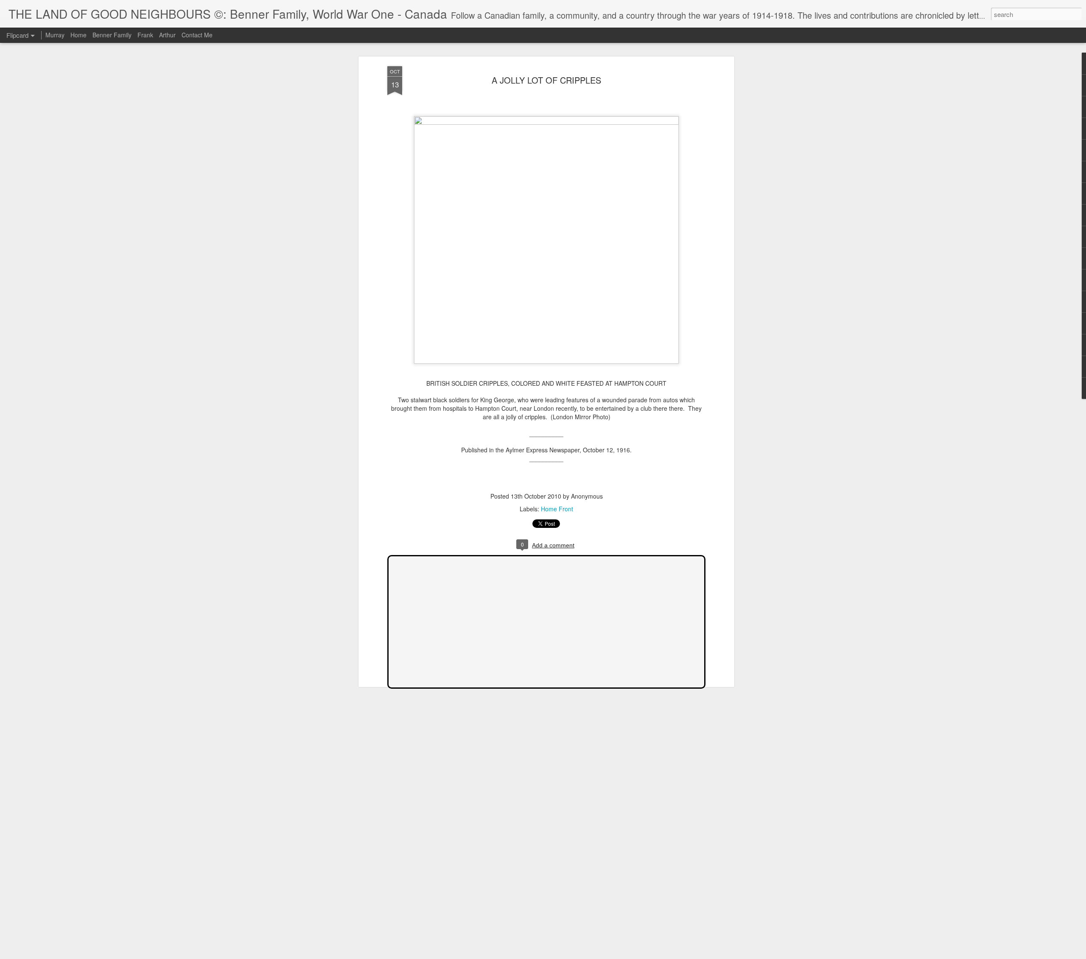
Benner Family (112, 35)
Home (78, 35)
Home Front (557, 509)
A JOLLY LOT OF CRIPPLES (546, 80)
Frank (145, 35)
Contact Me (197, 35)
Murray (54, 35)
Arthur (167, 35)
